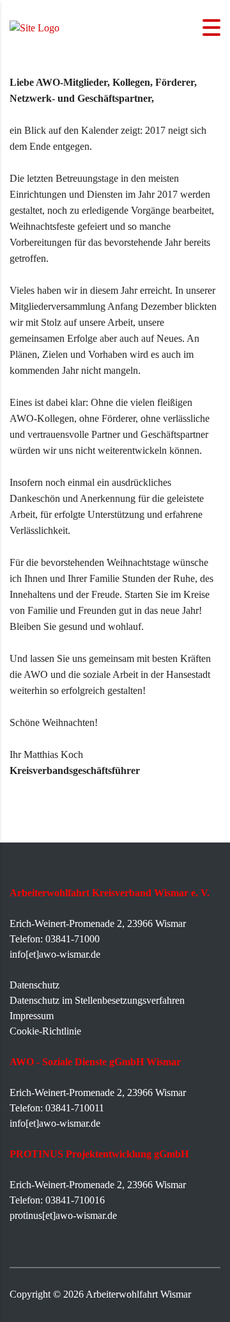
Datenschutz (34, 984)
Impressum (32, 1015)
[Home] (34, 26)
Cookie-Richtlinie (45, 1031)
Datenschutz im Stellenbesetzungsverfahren (97, 1000)
